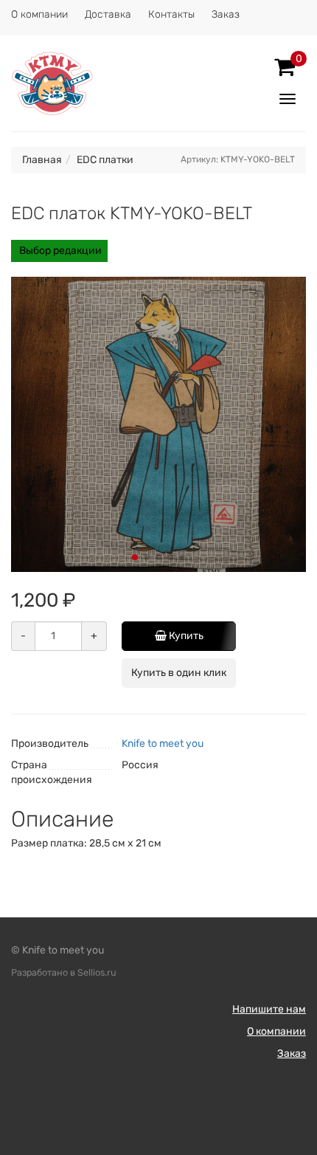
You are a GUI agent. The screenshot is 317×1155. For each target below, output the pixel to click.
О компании (39, 14)
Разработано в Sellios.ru (63, 972)
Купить (185, 636)
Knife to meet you (162, 743)
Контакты (171, 14)
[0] (284, 67)
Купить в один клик (178, 672)
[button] (135, 557)
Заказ (226, 14)
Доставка (108, 14)
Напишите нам (269, 1009)
